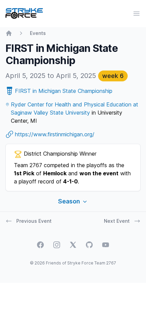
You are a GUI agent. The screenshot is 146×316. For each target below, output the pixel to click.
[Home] (8, 33)
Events (38, 33)
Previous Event (34, 221)
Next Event (117, 221)
